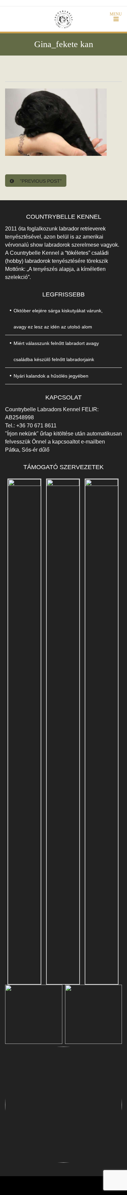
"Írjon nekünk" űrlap (29, 433)
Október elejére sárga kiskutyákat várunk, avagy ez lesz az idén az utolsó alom (58, 318)
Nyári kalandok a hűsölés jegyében (51, 376)
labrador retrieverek (82, 229)
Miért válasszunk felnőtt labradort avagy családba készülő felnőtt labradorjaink (56, 351)
